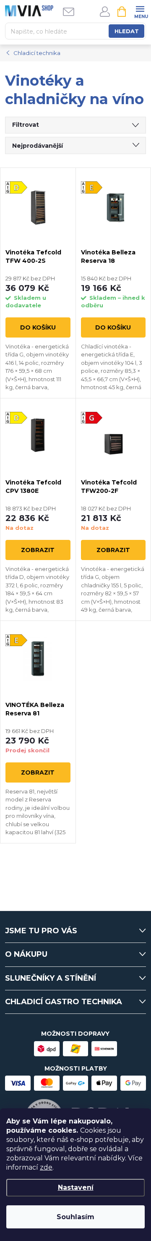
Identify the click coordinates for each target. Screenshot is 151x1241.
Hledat (127, 31)
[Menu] (140, 11)
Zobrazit (38, 550)
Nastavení (76, 1187)
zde (46, 1167)
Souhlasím (75, 1217)
